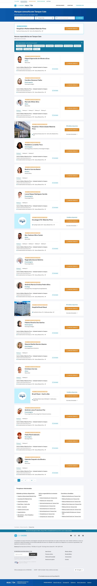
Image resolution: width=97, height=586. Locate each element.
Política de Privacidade (50, 556)
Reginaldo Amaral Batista (34, 260)
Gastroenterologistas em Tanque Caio (49, 503)
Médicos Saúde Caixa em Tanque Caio (71, 509)
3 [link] (25, 480)
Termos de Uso (68, 556)
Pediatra (29, 45)
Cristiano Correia (31, 369)
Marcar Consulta (23, 527)
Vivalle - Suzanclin (22, 507)
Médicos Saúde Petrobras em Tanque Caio (71, 513)
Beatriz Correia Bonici (33, 169)
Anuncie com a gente (49, 559)
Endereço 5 (43, 110)
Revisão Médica (68, 554)
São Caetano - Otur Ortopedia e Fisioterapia (25, 515)
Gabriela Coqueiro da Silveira (35, 459)
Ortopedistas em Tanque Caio (47, 514)
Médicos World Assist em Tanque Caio (71, 516)
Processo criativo (49, 554)
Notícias (49, 1)
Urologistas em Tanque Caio (47, 516)
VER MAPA (56, 90)
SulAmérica (73, 582)
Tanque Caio (31, 527)
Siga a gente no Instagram (75, 535)
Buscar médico (24, 1)
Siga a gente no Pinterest (83, 535)
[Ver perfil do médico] (19, 59)
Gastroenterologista (39, 45)
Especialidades (60, 5)
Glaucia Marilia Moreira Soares (36, 344)
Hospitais (70, 5)
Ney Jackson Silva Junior (34, 235)
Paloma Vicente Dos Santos (35, 322)
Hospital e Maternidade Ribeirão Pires (31, 29)
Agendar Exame (32, 1)
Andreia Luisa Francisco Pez (35, 410)
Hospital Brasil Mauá (23, 501)
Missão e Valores (68, 551)
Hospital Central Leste (23, 509)
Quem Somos (48, 551)
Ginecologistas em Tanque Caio (47, 508)
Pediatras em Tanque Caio (46, 500)
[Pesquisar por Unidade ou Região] (52, 18)
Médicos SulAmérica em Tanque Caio (71, 496)
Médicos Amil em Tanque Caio (69, 507)
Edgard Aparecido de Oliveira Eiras (37, 58)
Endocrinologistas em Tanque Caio (48, 498)
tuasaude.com (80, 5)
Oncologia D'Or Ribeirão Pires (25, 499)
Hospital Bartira (21, 512)
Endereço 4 (37, 110)
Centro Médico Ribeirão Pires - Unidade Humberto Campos (31, 67)
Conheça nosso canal (71, 535)
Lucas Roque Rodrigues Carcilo (36, 194)
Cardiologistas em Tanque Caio (47, 506)
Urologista (19, 49)
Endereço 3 (31, 110)
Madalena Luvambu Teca (34, 145)
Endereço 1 (18, 110)
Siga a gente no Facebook (79, 535)
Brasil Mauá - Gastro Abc (24, 504)
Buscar (80, 18)
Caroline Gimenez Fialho (33, 80)
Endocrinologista (21, 45)
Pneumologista (28, 49)
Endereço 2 (24, 110)
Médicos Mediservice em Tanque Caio (71, 501)
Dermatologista (68, 45)
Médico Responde (41, 1)
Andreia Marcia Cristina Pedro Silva (37, 284)
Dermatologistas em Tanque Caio (48, 511)
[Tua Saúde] (20, 535)
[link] (35, 480)
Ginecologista (58, 45)
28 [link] (31, 480)
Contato (67, 559)
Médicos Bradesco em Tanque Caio (70, 499)
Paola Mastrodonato (32, 435)
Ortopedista (77, 45)
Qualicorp (89, 582)
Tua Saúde (16, 1)
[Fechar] (82, 42)
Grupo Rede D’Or (56, 576)
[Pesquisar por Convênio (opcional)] (73, 18)
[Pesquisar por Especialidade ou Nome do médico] (32, 18)
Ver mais (36, 49)
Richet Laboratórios (81, 582)
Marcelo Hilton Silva (32, 102)
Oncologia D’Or (66, 582)
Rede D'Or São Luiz (57, 582)
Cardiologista (49, 45)
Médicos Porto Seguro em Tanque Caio (71, 504)
